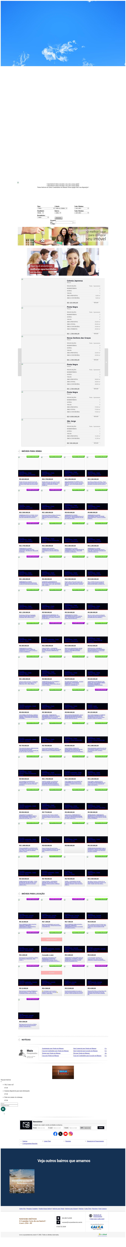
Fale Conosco (103, 1208)
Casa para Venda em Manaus (50, 1055)
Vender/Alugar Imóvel (45, 1208)
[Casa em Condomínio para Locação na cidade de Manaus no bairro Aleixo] (97, 945)
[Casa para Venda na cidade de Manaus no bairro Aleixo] (74, 869)
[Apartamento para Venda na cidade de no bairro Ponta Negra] (97, 836)
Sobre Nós (22, 1208)
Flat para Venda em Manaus (81, 1053)
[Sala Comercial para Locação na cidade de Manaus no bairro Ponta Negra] (97, 978)
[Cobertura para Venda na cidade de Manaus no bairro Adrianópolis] (28, 503)
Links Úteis (47, 1141)
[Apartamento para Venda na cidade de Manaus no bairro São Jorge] (43, 446)
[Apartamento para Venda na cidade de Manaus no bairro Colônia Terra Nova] (97, 802)
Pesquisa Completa (32, 1208)
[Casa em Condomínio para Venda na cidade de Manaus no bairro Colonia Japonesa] (74, 769)
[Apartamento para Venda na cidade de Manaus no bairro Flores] (28, 636)
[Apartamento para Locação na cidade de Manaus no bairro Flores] (51, 978)
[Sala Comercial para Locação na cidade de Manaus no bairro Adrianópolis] (28, 912)
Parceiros (68, 1141)
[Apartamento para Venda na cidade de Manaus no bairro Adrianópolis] (28, 536)
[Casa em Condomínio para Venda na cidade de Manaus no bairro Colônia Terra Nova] (28, 836)
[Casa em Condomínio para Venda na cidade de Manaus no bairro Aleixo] (51, 869)
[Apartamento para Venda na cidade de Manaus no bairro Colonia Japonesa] (43, 305)
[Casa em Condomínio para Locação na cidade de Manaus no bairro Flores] (51, 945)
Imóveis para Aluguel (71, 1208)
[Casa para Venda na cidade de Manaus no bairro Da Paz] (51, 836)
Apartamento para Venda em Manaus (53, 1048)
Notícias (25, 1141)
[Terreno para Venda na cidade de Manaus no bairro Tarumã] (97, 702)
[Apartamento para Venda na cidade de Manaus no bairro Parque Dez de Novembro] (97, 636)
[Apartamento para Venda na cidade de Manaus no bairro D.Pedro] (51, 736)
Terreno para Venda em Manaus (51, 1053)
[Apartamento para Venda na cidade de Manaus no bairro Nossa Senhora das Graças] (43, 362)
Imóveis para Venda (58, 1208)
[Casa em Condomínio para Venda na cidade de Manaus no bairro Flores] (28, 802)
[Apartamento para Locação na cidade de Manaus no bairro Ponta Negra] (97, 912)
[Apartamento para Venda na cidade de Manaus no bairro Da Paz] (74, 836)
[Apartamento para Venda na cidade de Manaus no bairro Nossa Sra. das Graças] (51, 769)
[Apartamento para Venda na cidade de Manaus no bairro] (97, 869)
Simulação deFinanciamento (97, 1215)
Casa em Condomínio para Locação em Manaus (87, 1055)
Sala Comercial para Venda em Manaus (84, 1048)
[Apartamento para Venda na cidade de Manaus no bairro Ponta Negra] (43, 334)
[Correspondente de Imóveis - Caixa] (97, 1229)
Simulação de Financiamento (95, 1141)
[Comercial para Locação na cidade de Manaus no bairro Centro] (74, 978)
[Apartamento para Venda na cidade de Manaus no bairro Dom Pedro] (97, 769)
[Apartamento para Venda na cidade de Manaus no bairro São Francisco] (74, 802)
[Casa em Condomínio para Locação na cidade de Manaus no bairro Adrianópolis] (28, 978)
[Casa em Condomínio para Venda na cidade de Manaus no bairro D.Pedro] (28, 736)
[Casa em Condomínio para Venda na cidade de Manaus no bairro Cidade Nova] (51, 636)
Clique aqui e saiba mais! (97, 1219)
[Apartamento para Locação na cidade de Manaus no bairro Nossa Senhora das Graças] (74, 945)
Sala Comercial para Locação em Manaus (85, 1051)
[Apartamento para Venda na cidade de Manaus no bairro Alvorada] (97, 603)
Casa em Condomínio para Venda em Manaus (55, 1051)
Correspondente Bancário (30, 1143)
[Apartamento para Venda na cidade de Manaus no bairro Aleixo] (51, 469)
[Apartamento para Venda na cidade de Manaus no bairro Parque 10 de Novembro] (74, 469)
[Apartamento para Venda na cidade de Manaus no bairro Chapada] (97, 669)
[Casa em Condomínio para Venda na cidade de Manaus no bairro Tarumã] (28, 702)
